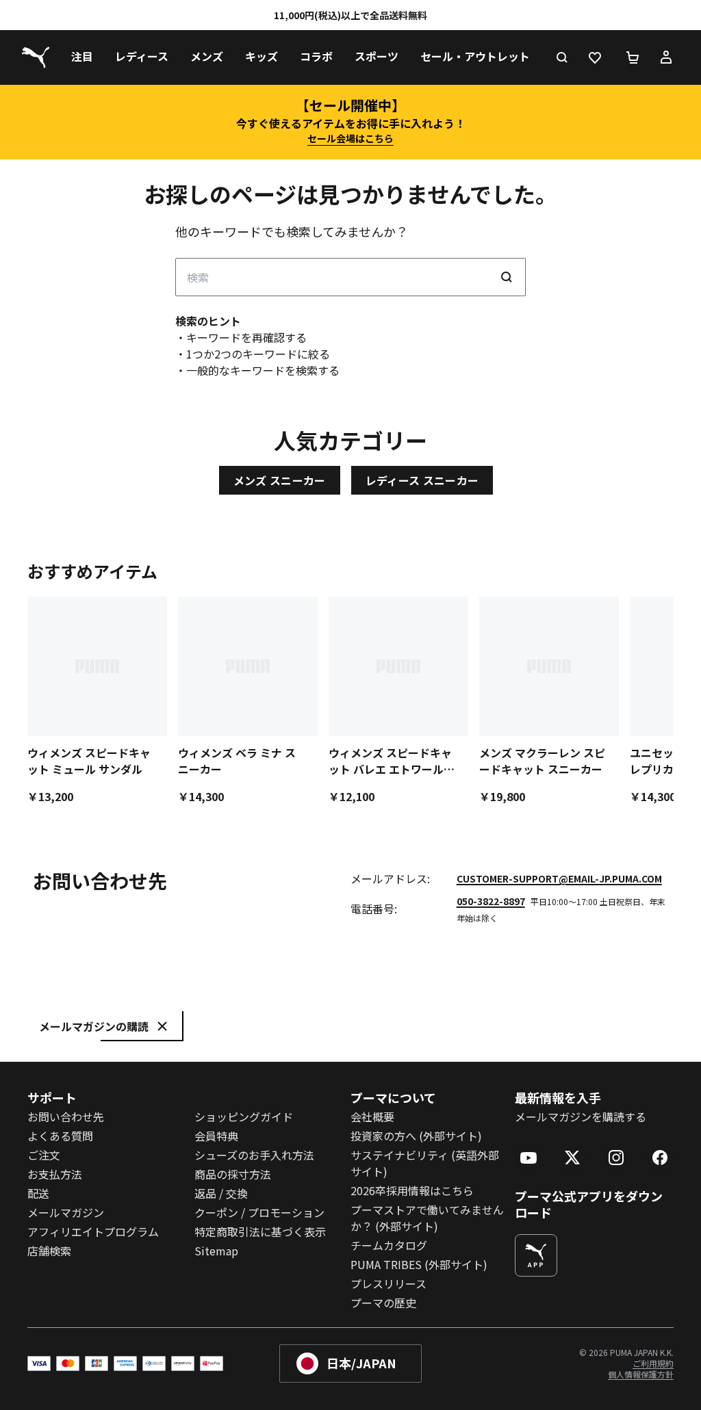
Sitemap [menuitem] (216, 1250)
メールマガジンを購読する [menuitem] (580, 1116)
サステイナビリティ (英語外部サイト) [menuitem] (424, 1163)
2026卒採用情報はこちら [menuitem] (412, 1190)
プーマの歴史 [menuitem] (383, 1302)
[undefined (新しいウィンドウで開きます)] (536, 1255)
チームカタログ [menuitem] (388, 1245)
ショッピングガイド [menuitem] (243, 1116)
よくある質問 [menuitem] (60, 1135)
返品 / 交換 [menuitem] (221, 1193)
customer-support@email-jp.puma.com (559, 878)
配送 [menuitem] (38, 1193)
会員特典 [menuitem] (216, 1135)
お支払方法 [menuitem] (54, 1174)
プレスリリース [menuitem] (388, 1283)
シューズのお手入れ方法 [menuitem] (254, 1155)
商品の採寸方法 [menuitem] (232, 1174)
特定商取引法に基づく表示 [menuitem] (260, 1231)
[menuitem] (82, 57)
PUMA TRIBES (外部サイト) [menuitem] (418, 1264)
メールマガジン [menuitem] (65, 1212)
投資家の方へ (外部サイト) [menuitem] (416, 1135)
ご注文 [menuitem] (43, 1155)
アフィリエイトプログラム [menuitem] (93, 1231)
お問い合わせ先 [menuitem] (65, 1116)
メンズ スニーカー (279, 480)
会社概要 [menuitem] (372, 1116)
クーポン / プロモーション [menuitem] (259, 1212)
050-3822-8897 (491, 901)
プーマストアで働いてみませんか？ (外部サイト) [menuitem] (427, 1217)
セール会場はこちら (350, 138)
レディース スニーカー (422, 480)
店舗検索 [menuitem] (49, 1250)
